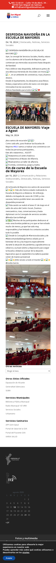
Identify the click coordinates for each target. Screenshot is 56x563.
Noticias (36, 42)
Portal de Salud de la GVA (16, 428)
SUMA (8, 390)
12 (15, 507)
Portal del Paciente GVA (16, 432)
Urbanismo (10, 413)
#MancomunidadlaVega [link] (16, 238)
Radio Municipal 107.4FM (16, 405)
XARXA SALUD (11, 436)
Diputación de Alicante (15, 382)
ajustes (25, 552)
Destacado (25, 42)
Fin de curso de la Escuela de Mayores (26, 169)
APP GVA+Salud (12, 425)
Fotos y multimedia (26, 538)
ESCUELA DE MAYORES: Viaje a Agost (27, 129)
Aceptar (9, 558)
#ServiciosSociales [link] (36, 235)
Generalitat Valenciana (15, 386)
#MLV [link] (15, 146)
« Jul (7, 522)
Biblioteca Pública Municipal (17, 401)
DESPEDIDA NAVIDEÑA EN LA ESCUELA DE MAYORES (28, 36)
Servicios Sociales (13, 409)
